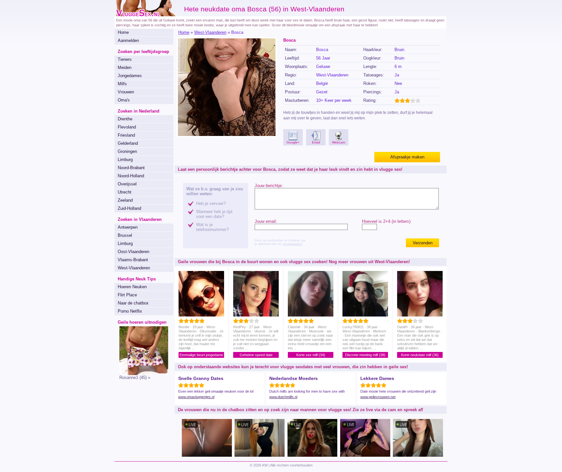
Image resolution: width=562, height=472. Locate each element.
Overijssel (127, 184)
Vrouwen (126, 91)
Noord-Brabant (131, 167)
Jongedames (130, 75)
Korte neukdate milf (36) (420, 355)
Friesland (126, 135)
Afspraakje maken (407, 157)
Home (123, 32)
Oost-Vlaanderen (133, 251)
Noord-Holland (131, 175)
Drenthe (125, 118)
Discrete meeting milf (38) (365, 355)
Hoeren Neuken (132, 286)
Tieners (125, 59)
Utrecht (124, 192)
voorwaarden (292, 244)
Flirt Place (127, 294)
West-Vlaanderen (134, 267)
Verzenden (423, 242)
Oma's (124, 100)
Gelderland (128, 143)
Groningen (127, 151)
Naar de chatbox (133, 303)
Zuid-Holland (129, 208)
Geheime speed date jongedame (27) (256, 355)
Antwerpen (128, 227)
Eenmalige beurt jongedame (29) (201, 355)
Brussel (125, 235)
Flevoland (127, 127)
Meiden (124, 67)
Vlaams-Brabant (133, 259)
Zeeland (125, 200)
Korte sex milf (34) (310, 355)
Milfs (122, 83)
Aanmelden (128, 40)
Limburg (125, 159)
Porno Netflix (130, 311)
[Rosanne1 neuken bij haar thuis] (141, 373)
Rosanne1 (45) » (134, 377)
